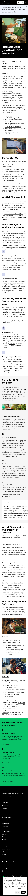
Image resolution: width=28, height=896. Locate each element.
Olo (18, 269)
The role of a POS (9, 116)
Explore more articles (8, 733)
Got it (23, 892)
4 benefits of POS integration (13, 126)
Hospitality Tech (11, 391)
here (19, 887)
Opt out (17, 892)
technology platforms (14, 704)
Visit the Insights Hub (8, 752)
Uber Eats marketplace (17, 340)
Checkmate (5, 269)
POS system (6, 161)
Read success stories (8, 771)
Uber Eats (5, 637)
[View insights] (3, 749)
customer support (12, 11)
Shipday (6, 372)
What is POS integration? (12, 118)
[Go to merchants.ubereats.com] (5, 2)
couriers (14, 336)
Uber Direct (12, 343)
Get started (20, 2)
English (5, 868)
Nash (18, 370)
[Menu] (26, 2)
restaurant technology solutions (14, 213)
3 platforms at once (12, 80)
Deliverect (11, 269)
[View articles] (3, 730)
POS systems (21, 702)
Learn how (5, 712)
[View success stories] (3, 767)
